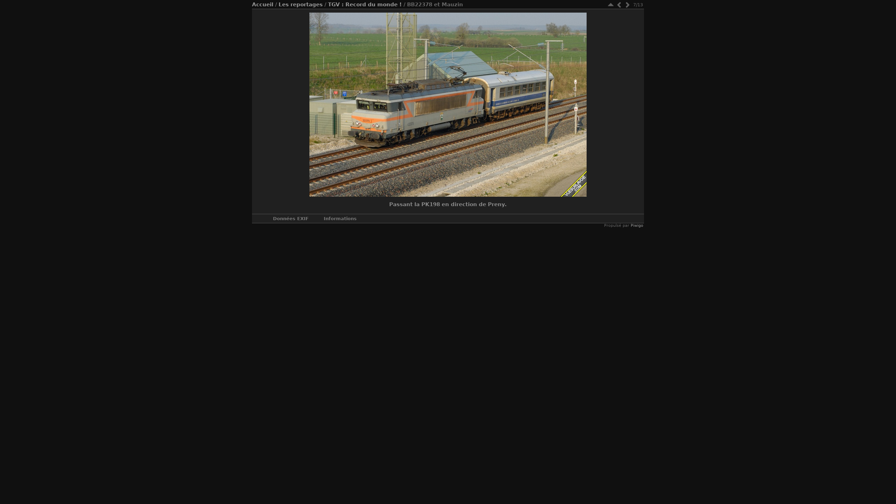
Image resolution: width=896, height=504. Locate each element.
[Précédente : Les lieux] (619, 5)
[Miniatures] (611, 5)
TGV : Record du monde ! (365, 4)
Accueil (262, 4)
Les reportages (301, 4)
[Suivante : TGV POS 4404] (627, 5)
